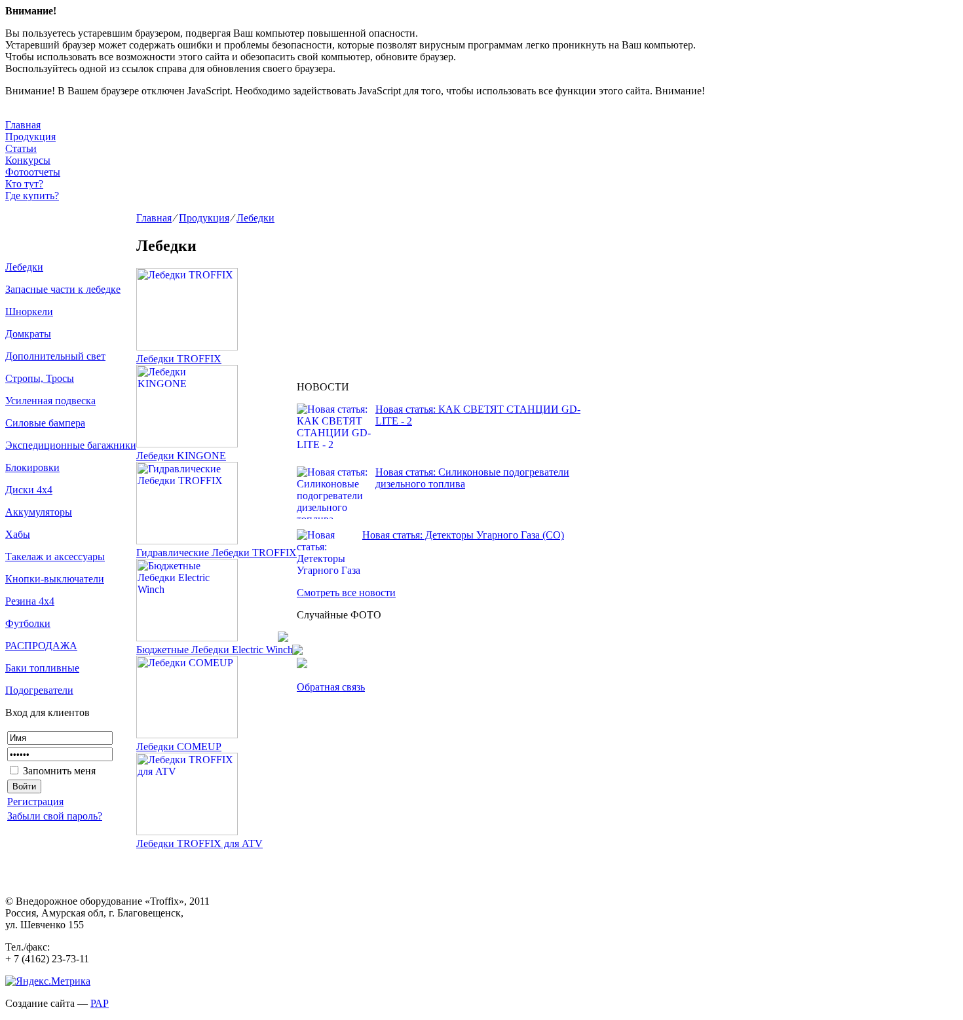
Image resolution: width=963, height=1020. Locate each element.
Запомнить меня (58, 770)
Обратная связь (331, 686)
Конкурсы (27, 160)
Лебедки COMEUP (178, 746)
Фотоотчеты (32, 172)
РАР (99, 1003)
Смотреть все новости (346, 592)
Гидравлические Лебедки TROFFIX (216, 552)
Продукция (30, 136)
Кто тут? (24, 183)
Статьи (21, 148)
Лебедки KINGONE (181, 455)
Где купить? (32, 195)
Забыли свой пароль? (54, 816)
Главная (23, 124)
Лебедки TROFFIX (178, 358)
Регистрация (35, 801)
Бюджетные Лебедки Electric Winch (214, 649)
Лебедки (255, 217)
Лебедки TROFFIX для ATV (199, 843)
